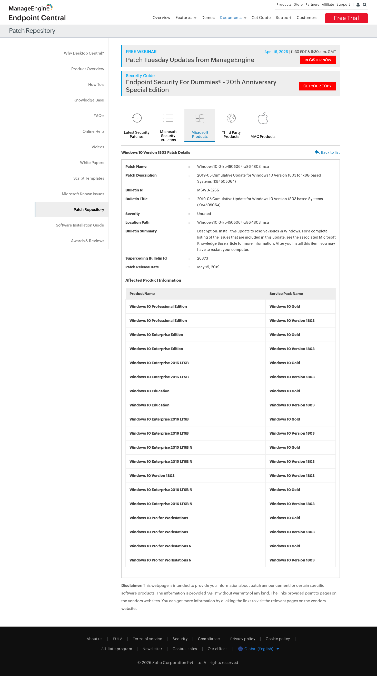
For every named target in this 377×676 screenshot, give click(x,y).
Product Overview (87, 69)
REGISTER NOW (318, 60)
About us (94, 639)
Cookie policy (278, 639)
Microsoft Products (200, 134)
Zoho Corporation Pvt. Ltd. (177, 662)
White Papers (92, 162)
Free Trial (346, 18)
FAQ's (99, 116)
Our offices (218, 649)
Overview (162, 17)
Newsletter (152, 649)
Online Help (93, 131)
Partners (312, 4)
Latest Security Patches (137, 134)
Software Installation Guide (80, 225)
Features (184, 17)
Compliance (209, 639)
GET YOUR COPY (317, 86)
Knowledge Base (89, 100)
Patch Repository (89, 209)
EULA (117, 639)
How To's (96, 84)
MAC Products (263, 137)
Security (180, 639)
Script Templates (88, 178)
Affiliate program (116, 649)
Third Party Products (231, 134)
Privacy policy (242, 639)
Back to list (330, 152)
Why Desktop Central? (84, 53)
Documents (231, 17)
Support (284, 17)
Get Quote (261, 17)
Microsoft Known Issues (83, 194)
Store (298, 4)
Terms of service (147, 639)
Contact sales (185, 649)
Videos (98, 147)
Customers (307, 17)
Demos (208, 17)
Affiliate (328, 4)
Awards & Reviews (87, 241)
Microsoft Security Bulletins (168, 136)
